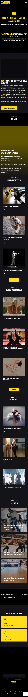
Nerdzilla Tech (20, 691)
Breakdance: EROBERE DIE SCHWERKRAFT (11, 206)
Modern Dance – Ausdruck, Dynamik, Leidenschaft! (11, 379)
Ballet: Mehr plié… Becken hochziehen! (11, 318)
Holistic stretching (7, 459)
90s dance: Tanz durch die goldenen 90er (12, 488)
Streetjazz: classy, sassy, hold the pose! (12, 428)
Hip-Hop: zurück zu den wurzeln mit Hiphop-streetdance (12, 238)
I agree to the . (9, 597)
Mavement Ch (5, 693)
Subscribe (25, 594)
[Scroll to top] (25, 694)
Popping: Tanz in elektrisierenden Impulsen (12, 270)
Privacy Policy (12, 597)
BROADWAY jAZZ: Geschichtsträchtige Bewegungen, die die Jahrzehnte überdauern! (13, 348)
